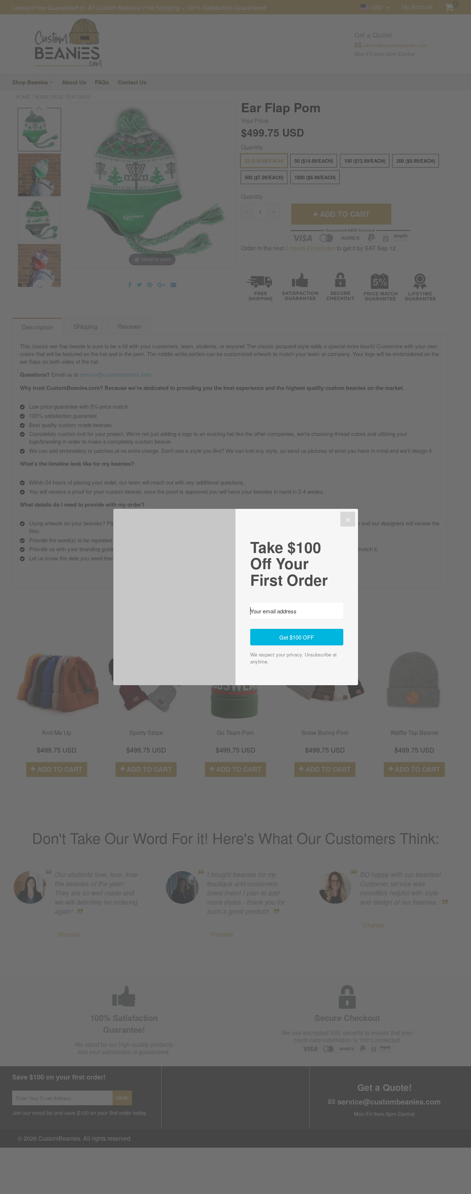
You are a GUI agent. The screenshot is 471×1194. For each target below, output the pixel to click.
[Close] (347, 519)
